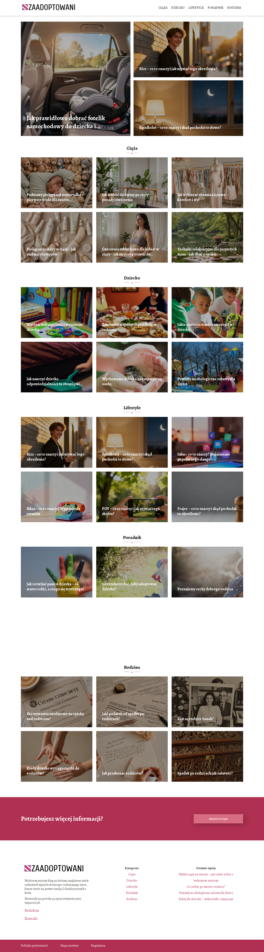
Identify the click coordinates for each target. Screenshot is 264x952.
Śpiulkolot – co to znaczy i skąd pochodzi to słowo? (180, 127)
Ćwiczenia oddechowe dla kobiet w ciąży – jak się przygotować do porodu (130, 252)
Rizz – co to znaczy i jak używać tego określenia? (178, 68)
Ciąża (163, 8)
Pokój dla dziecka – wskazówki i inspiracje (206, 899)
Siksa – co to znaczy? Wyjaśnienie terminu (53, 511)
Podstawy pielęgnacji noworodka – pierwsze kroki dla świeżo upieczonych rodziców (55, 197)
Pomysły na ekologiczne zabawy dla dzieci (206, 382)
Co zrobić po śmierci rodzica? (206, 887)
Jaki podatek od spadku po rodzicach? (123, 716)
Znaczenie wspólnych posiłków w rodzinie (129, 327)
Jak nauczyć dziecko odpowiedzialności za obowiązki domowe (53, 382)
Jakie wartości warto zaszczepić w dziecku (205, 327)
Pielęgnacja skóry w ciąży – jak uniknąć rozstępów (51, 252)
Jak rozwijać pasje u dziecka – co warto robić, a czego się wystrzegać (55, 587)
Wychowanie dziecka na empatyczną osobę (132, 382)
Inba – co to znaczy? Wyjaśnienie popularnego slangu (203, 457)
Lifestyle (196, 8)
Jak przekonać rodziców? (122, 773)
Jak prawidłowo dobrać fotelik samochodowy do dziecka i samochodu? (66, 122)
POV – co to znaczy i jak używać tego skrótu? (131, 511)
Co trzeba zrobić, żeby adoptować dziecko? (129, 587)
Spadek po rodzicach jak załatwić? (205, 773)
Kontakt (31, 918)
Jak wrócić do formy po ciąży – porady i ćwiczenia (126, 197)
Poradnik (216, 8)
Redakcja (32, 910)
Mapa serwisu (69, 946)
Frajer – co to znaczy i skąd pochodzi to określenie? (206, 511)
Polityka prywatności (34, 946)
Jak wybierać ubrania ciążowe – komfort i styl (202, 197)
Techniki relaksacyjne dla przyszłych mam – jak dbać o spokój (207, 252)
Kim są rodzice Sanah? (195, 718)
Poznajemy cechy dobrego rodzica (205, 589)
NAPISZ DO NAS (218, 819)
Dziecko (178, 8)
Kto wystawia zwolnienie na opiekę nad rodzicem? (55, 716)
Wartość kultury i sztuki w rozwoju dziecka (55, 327)
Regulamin (98, 946)
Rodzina (234, 8)
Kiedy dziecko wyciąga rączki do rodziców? (53, 771)
